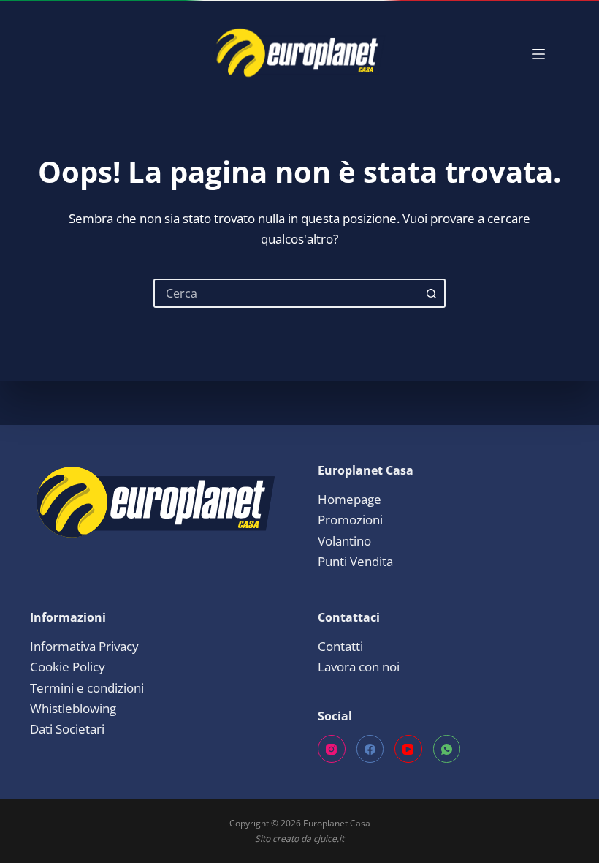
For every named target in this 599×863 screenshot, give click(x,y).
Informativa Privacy (84, 646)
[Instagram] (332, 749)
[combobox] (286, 293)
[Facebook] (370, 749)
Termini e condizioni (87, 687)
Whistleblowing (73, 708)
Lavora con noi (359, 666)
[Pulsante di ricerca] (431, 293)
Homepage (349, 499)
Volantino (344, 540)
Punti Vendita (355, 561)
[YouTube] (408, 749)
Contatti (340, 646)
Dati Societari (67, 728)
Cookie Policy (67, 666)
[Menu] (538, 54)
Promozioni (350, 519)
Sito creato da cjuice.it (299, 838)
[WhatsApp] (447, 749)
